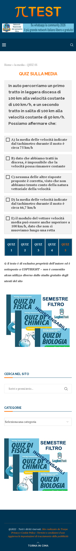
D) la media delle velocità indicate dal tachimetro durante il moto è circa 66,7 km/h (39, 204)
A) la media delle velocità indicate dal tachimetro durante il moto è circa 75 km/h (39, 144)
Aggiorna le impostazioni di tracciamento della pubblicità (38, 536)
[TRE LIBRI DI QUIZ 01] (38, 296)
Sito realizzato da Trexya (55, 529)
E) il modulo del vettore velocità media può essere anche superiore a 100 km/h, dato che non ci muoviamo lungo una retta (40, 224)
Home (8, 65)
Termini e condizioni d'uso (51, 532)
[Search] (72, 45)
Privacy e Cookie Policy (23, 532)
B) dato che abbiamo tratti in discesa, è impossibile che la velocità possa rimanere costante (38, 162)
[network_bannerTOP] (38, 25)
